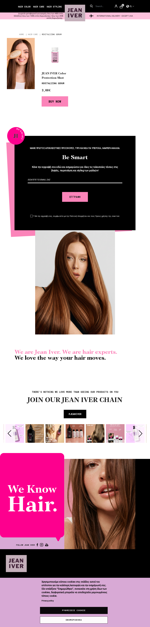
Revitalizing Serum (53, 83)
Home (21, 34)
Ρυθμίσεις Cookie (73, 610)
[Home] (75, 13)
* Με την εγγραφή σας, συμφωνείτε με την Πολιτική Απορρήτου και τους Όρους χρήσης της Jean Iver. (76, 216)
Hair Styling (54, 6)
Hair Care (38, 6)
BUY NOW (55, 101)
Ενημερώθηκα (74, 619)
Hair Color (24, 6)
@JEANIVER (75, 414)
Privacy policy (48, 600)
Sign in (116, 7)
